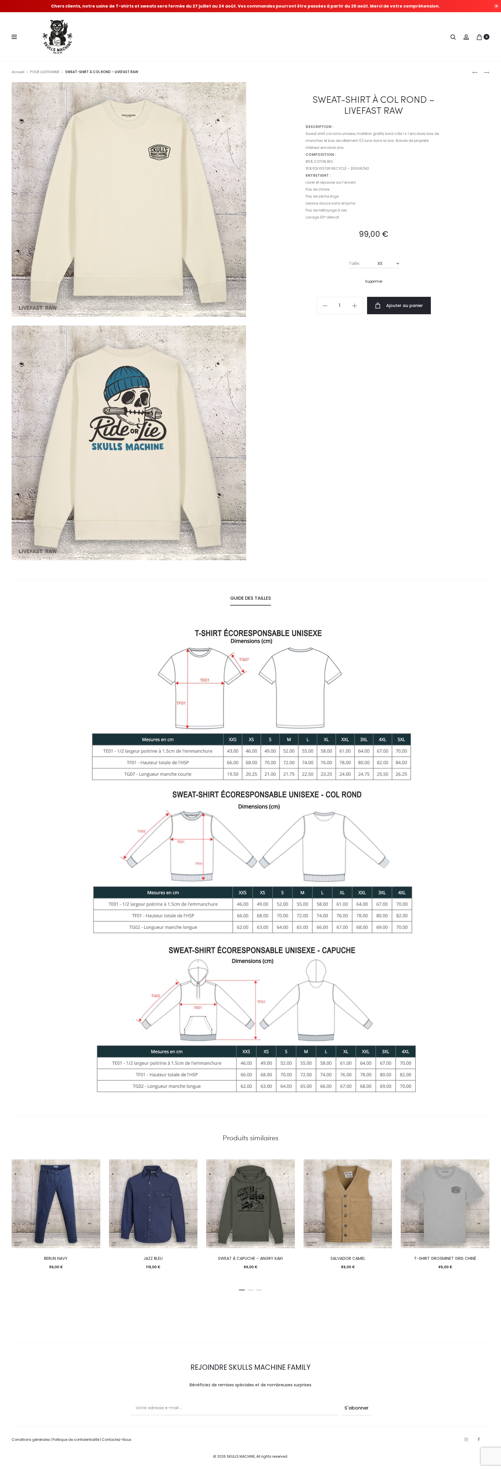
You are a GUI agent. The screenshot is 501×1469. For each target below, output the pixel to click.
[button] (241, 1288)
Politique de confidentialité (75, 1439)
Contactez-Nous (116, 1439)
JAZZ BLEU (153, 1258)
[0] (479, 37)
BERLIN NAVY (56, 1258)
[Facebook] (479, 1439)
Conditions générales (31, 1439)
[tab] (250, 598)
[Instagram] (466, 1439)
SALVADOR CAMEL (348, 1258)
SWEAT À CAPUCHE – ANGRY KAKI (250, 1258)
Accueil (18, 71)
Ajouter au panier (404, 305)
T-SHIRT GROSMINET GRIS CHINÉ (445, 1258)
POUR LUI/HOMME (44, 71)
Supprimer (373, 281)
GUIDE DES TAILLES (250, 598)
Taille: (354, 263)
